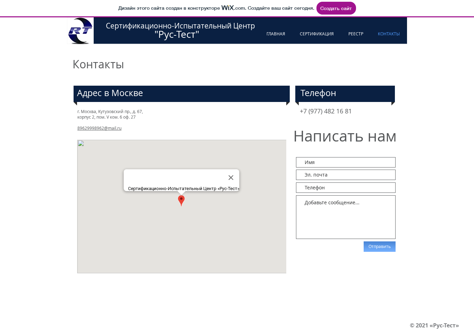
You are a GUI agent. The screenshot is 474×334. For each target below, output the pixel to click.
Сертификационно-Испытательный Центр (180, 26)
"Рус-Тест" (152, 34)
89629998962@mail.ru (99, 128)
